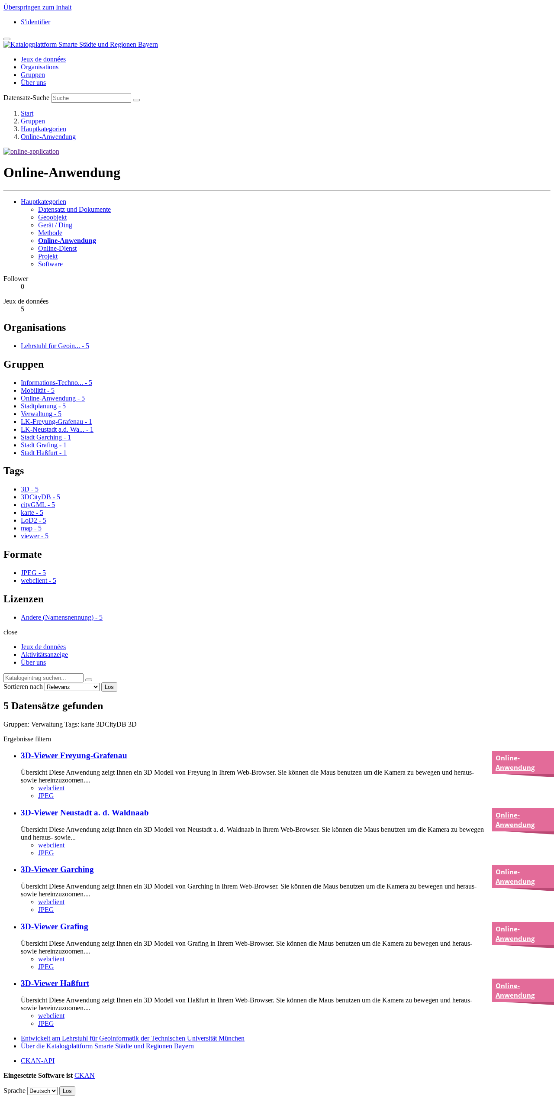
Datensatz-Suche (26, 97)
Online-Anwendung (48, 136)
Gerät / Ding (55, 225)
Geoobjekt (52, 217)
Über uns (33, 82)
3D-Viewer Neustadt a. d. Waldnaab (85, 812)
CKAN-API (38, 1060)
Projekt (48, 256)
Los (109, 687)
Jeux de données (43, 59)
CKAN (84, 1075)
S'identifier (35, 22)
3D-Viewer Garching (57, 869)
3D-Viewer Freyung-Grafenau (74, 755)
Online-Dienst (57, 248)
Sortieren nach (23, 686)
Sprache (14, 1090)
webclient (51, 788)
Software (50, 264)
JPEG (46, 795)
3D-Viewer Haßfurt (55, 983)
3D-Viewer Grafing (54, 926)
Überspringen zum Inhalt (37, 7)
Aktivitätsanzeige (44, 654)
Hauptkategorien (43, 129)
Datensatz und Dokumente (74, 209)
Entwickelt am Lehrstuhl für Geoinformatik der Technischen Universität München (133, 1038)
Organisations (39, 67)
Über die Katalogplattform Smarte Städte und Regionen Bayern (107, 1046)
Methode (50, 232)
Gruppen (33, 74)
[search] (88, 680)
